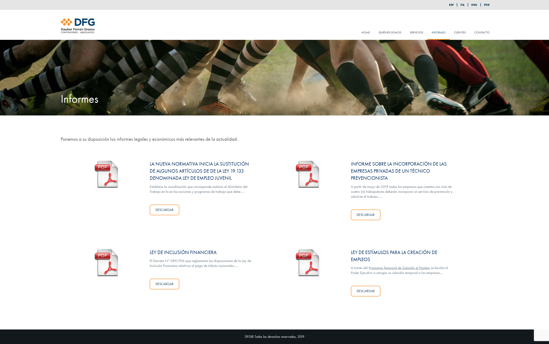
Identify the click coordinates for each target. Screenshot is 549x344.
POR (487, 4)
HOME (366, 32)
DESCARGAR (164, 210)
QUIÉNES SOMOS (390, 32)
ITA (462, 4)
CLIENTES (460, 32)
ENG (474, 4)
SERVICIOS (416, 32)
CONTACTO (482, 32)
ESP (451, 4)
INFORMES (438, 32)
